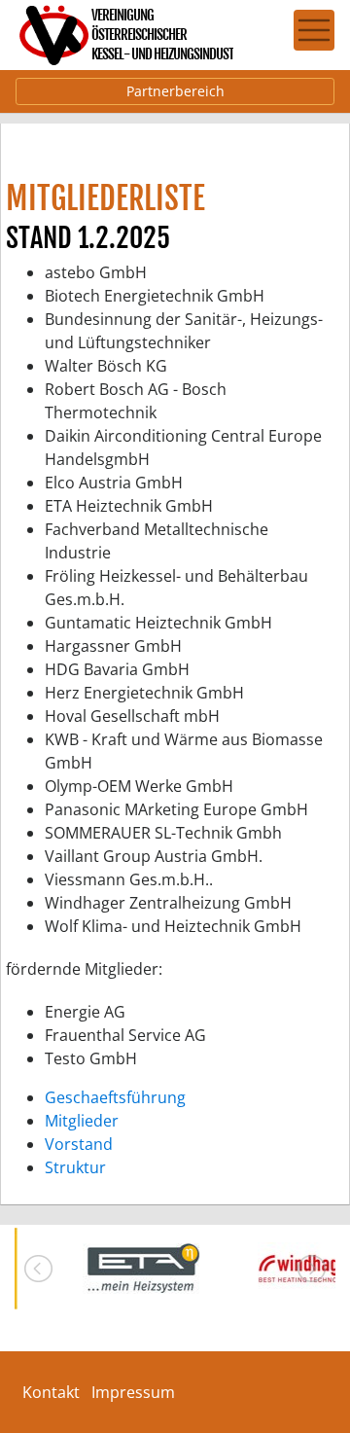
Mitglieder (82, 1120)
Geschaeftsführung (115, 1097)
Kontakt (51, 1392)
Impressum (133, 1392)
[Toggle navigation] (314, 30)
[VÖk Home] (126, 35)
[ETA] (141, 1268)
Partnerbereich (175, 91)
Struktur (75, 1167)
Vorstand (79, 1144)
